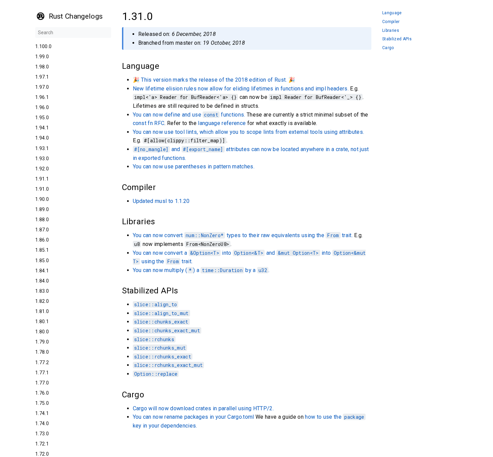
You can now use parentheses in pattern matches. (194, 166)
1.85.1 (42, 250)
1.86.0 (42, 240)
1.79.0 (42, 342)
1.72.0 (42, 454)
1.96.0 (42, 107)
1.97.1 (42, 77)
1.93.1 (42, 148)
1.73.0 (42, 433)
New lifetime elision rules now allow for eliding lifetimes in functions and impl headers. (241, 88)
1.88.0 (42, 219)
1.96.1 (42, 97)
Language (392, 13)
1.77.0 (42, 383)
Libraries (390, 30)
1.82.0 (42, 301)
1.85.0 (42, 260)
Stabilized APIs (397, 39)
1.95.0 (42, 117)
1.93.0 (42, 158)
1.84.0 (42, 281)
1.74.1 (42, 413)
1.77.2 (42, 362)
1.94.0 (42, 138)
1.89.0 (42, 209)
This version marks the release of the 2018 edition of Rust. (214, 80)
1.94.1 (42, 127)
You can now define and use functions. (189, 114)
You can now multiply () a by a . (201, 270)
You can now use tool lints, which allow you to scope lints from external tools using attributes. (248, 132)
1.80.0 (42, 331)
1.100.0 (43, 46)
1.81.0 (42, 311)
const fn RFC (149, 123)
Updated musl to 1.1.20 (161, 201)
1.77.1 (42, 372)
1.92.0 (42, 168)
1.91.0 (42, 189)
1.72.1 (42, 443)
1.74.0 (42, 423)
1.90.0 (42, 199)
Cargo (388, 48)
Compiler (391, 22)
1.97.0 (42, 87)
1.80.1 (42, 321)
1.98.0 (42, 66)
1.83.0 (42, 291)
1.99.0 (42, 56)
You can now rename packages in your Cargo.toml (193, 417)
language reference (222, 123)
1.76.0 (42, 393)
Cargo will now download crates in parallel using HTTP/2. (203, 408)
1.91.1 (42, 179)
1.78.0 (42, 352)
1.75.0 (42, 403)
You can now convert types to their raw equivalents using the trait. (243, 235)
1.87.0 (42, 229)
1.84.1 (42, 270)
